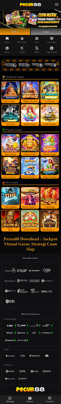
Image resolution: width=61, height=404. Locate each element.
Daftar (15, 31)
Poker (36, 52)
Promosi (30, 401)
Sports (7, 52)
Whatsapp (10, 401)
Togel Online (51, 52)
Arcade (22, 52)
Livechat (49, 401)
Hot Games (22, 42)
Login (46, 31)
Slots (37, 42)
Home (7, 42)
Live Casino (52, 42)
